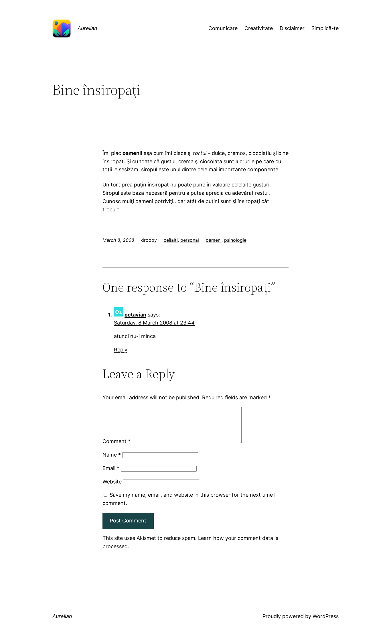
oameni (214, 240)
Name (111, 455)
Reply (120, 350)
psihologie (235, 240)
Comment (116, 441)
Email (110, 468)
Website (112, 482)
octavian (135, 315)
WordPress (326, 616)
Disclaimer (292, 28)
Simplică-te (325, 28)
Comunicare (223, 28)
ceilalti (171, 240)
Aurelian (87, 28)
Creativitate (258, 28)
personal (189, 240)
